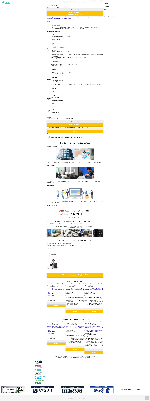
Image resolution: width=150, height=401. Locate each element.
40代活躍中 (68, 18)
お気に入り (75, 129)
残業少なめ (96, 330)
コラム (105, 12)
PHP (90, 288)
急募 (80, 289)
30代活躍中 (62, 18)
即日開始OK (83, 17)
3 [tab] (75, 316)
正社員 (101, 17)
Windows (60, 17)
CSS (57, 17)
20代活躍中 (56, 18)
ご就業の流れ (106, 6)
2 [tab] (74, 316)
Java (48, 17)
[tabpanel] (56, 295)
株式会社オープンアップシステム (58, 118)
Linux (63, 17)
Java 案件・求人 (50, 136)
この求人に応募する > (75, 13)
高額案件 (75, 327)
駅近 (79, 17)
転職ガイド (106, 9)
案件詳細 (56, 305)
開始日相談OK (91, 17)
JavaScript (51, 17)
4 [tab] (77, 316)
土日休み (97, 17)
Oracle (59, 288)
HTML (54, 17)
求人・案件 (106, 3)
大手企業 (68, 17)
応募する (75, 131)
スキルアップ (74, 17)
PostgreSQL (87, 327)
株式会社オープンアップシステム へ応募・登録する (75, 275)
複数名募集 (50, 18)
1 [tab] (72, 316)
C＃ (87, 288)
